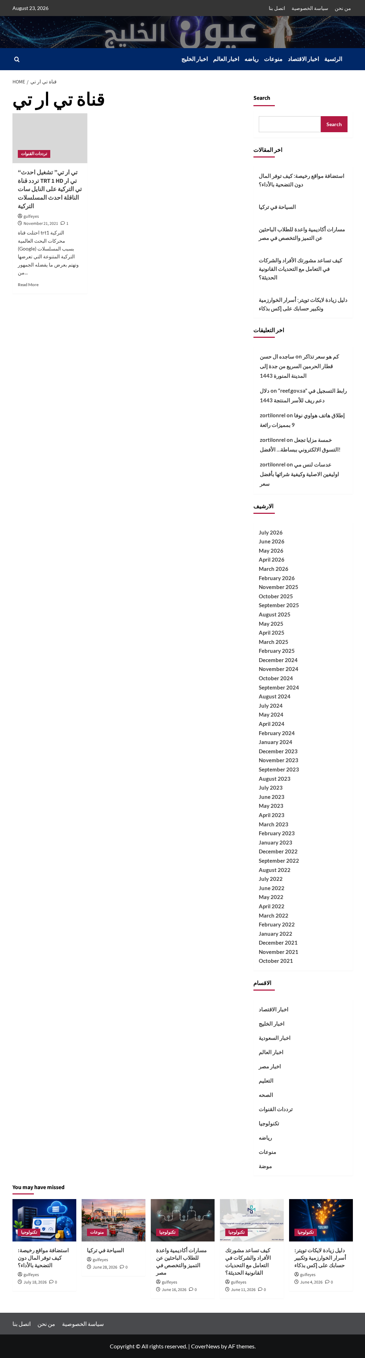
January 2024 (275, 742)
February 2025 (277, 650)
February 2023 (277, 833)
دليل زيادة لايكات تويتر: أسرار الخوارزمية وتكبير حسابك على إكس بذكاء (303, 303)
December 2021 (278, 942)
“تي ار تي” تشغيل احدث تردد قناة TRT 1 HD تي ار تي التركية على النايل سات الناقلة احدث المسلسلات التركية (50, 189)
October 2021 (276, 960)
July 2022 (271, 879)
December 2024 (278, 660)
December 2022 (278, 851)
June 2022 (271, 888)
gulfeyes (31, 216)
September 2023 (279, 769)
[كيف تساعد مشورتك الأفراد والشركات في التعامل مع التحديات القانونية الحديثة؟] (252, 1220)
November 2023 (278, 760)
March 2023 (273, 824)
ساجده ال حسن (277, 356)
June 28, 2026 (105, 1267)
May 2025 (271, 623)
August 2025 (275, 614)
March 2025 (273, 642)
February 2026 (277, 578)
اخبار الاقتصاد (303, 59)
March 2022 (273, 915)
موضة (265, 1166)
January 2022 (275, 933)
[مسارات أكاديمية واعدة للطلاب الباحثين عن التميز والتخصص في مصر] (183, 1220)
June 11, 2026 (243, 1290)
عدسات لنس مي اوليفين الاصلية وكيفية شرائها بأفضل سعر (299, 474)
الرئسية (333, 59)
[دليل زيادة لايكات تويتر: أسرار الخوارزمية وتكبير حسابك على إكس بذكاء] (321, 1220)
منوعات (273, 59)
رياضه (252, 59)
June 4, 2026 (311, 1282)
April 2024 (271, 724)
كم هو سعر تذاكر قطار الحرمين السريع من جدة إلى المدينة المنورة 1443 (299, 366)
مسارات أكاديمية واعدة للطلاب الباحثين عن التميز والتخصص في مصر (302, 233)
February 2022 (277, 924)
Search (261, 98)
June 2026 (271, 541)
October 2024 (276, 678)
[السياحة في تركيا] (113, 1220)
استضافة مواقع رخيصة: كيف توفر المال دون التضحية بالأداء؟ (301, 179)
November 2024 (278, 669)
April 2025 (271, 632)
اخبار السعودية (275, 1037)
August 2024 (275, 696)
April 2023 (271, 815)
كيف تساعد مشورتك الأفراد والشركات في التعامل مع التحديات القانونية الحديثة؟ (300, 268)
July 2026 (271, 532)
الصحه (266, 1094)
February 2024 (277, 733)
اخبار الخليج (194, 59)
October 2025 (276, 596)
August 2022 (275, 870)
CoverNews (205, 1346)
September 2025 (279, 605)
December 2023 (278, 751)
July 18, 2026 (35, 1282)
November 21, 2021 (41, 224)
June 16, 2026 (174, 1290)
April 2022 (271, 906)
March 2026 (273, 569)
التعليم (266, 1080)
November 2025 (278, 587)
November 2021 (278, 952)
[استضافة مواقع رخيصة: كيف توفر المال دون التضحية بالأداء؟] (44, 1220)
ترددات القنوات (34, 154)
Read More (28, 284)
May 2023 (271, 805)
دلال (264, 390)
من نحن (343, 8)
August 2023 (275, 778)
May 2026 (271, 550)
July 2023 (271, 787)
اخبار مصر (270, 1066)
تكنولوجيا (269, 1123)
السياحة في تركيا (277, 206)
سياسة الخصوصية (310, 8)
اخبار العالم (226, 59)
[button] (16, 59)
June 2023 (271, 797)
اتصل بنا (277, 8)
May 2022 (271, 897)
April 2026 (271, 559)
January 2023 (275, 842)
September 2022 (279, 860)
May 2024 (271, 714)
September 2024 (279, 687)
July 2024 (271, 705)
